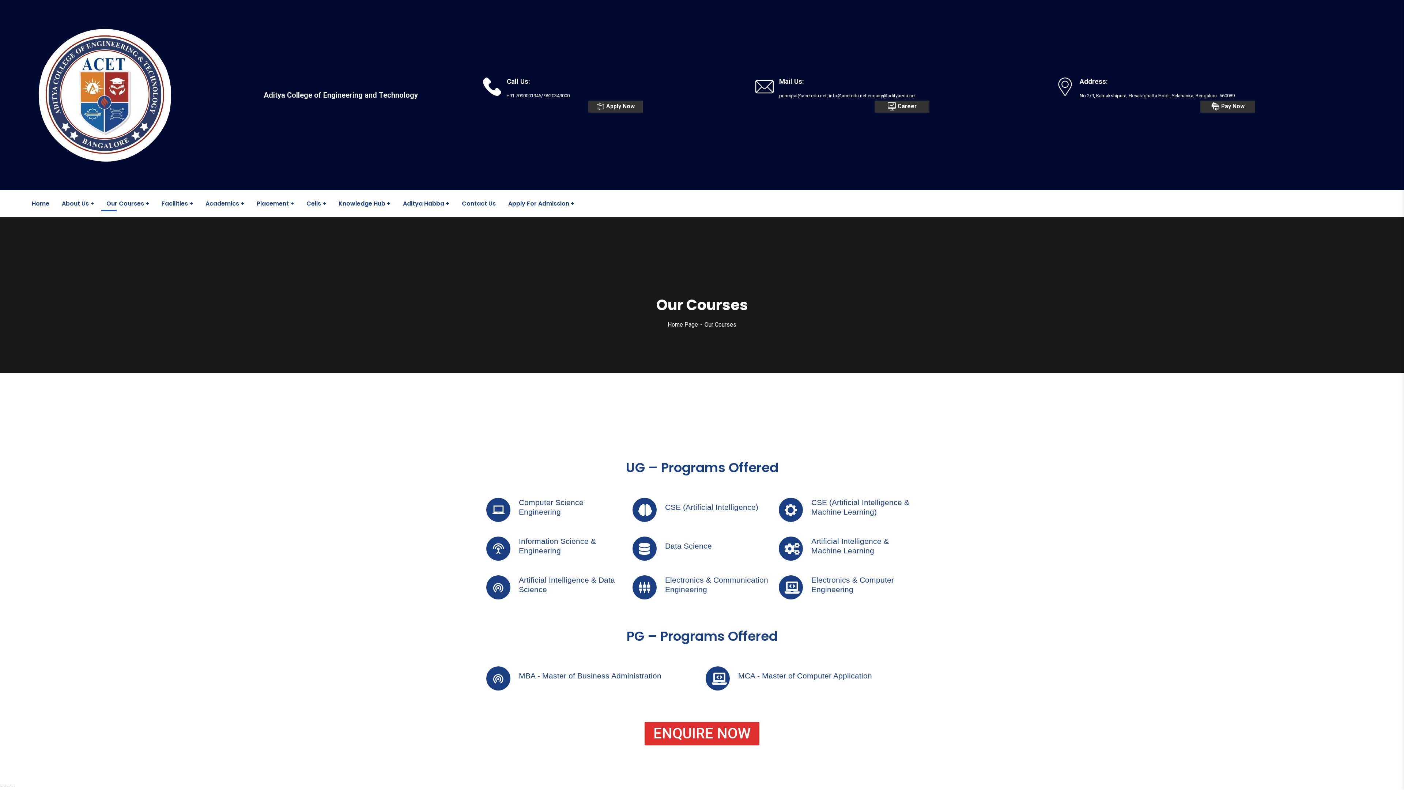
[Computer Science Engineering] (498, 510)
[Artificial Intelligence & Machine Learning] (791, 549)
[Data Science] (645, 549)
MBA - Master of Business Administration (590, 676)
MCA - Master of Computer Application (805, 676)
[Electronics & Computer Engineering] (791, 587)
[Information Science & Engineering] (498, 549)
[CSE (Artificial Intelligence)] (645, 510)
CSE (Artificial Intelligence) (711, 507)
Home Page (683, 324)
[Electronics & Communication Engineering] (645, 587)
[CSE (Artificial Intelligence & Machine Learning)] (791, 510)
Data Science (688, 546)
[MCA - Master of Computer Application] (718, 678)
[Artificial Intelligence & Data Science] (498, 587)
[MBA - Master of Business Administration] (498, 678)
